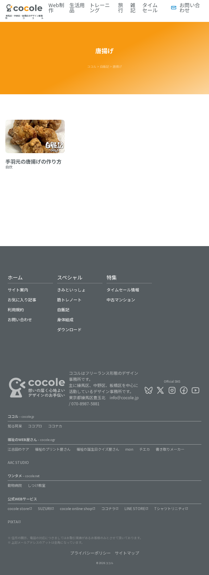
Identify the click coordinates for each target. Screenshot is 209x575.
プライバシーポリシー (90, 553)
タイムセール (150, 8)
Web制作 (56, 8)
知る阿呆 (15, 426)
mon (129, 449)
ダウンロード (69, 329)
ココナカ (55, 426)
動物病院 (15, 485)
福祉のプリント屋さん (53, 449)
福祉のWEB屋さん (31, 439)
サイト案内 (18, 290)
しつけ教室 (36, 485)
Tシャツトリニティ (169, 508)
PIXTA (13, 521)
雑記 (132, 8)
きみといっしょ (71, 290)
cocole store (18, 508)
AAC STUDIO (18, 462)
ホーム (15, 277)
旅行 (120, 8)
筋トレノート (69, 300)
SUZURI (44, 508)
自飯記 (63, 309)
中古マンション (121, 300)
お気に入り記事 (22, 300)
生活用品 (77, 8)
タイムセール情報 (123, 290)
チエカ (144, 449)
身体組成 (65, 319)
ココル (21, 416)
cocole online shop (76, 508)
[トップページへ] (24, 10)
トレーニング (99, 8)
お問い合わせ (189, 8)
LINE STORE (134, 508)
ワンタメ (24, 475)
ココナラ (108, 508)
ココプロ (35, 426)
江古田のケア (18, 449)
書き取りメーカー (170, 449)
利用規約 (16, 309)
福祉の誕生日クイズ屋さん (97, 449)
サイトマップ (127, 553)
